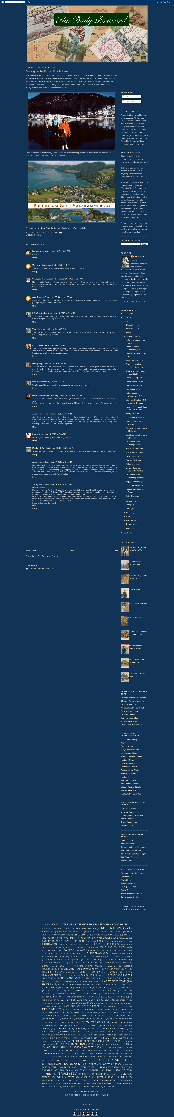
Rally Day (61, 1044)
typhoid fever (65, 1077)
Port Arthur (60, 1035)
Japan (45, 994)
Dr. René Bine (90, 963)
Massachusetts (91, 1006)
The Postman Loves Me (131, 784)
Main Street (62, 1003)
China (79, 953)
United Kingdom (105, 1077)
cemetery (48, 953)
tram (63, 1073)
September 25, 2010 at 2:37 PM (51, 382)
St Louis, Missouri (133, 464)
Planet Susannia (128, 883)
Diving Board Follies (134, 382)
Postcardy (125, 777)
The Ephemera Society (131, 850)
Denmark (123, 960)
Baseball (122, 938)
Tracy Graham (89, 1070)
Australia (70, 938)
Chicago (64, 953)
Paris (79, 1028)
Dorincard (36, 251)
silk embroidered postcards (98, 1050)
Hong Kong (126, 984)
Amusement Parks (111, 932)
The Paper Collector (129, 857)
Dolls (74, 963)
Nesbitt (66, 1019)
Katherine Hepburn (75, 997)
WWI (86, 1086)
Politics (46, 1035)
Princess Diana (59, 1041)
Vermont (81, 1080)
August (129, 501)
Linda (35, 434)
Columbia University (80, 956)
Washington (49, 1083)
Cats (125, 950)
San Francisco (56, 1047)
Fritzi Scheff (70, 975)
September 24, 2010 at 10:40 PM (56, 265)
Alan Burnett (38, 297)
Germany (67, 978)
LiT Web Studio (39, 313)
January (130, 528)
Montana (92, 1012)
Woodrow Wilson (71, 1086)
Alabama (78, 932)
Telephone (70, 1067)
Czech (109, 960)
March (129, 520)
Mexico (67, 1009)
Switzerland (109, 1064)
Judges (45, 997)
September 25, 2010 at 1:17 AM (69, 279)
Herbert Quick (94, 984)
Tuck (122, 1073)
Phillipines (48, 1032)
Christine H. (139, 256)
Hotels (67, 987)
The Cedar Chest (128, 780)
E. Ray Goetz (76, 966)
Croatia (128, 956)
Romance (115, 1044)
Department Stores (54, 963)
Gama (101, 975)
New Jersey (49, 1022)
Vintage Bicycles (102, 1080)
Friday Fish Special (134, 378)
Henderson (75, 984)
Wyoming (109, 1087)
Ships (59, 1050)
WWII (97, 1087)
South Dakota (98, 1053)
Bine (90, 941)
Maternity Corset (117, 1006)
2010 (126, 321)
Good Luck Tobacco (134, 389)
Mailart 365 (126, 880)
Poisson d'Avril (104, 1032)
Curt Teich (92, 960)
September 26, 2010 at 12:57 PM (60, 448)
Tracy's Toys (126, 860)
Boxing (77, 944)
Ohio (106, 1025)
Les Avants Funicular (135, 417)
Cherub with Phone (134, 385)
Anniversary (60, 935)
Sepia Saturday (47, 228)
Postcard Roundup (129, 767)
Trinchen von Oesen (91, 1074)
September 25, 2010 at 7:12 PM (69, 395)
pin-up (87, 1032)
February (130, 524)
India (69, 991)
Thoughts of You (133, 414)
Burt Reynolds (64, 947)
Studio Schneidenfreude (131, 893)
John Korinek (90, 994)
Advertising (112, 928)
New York (91, 1022)
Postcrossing (73, 153)
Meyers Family (86, 1009)
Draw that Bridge (53, 966)
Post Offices (79, 1035)
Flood (82, 972)
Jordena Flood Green (115, 994)
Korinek (120, 997)
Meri (34, 382)
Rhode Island (101, 1044)
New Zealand (120, 1022)
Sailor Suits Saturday (135, 448)
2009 (126, 533)
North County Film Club (43, 395)
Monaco (78, 1012)
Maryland (69, 1006)
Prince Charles (72, 1038)
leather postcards (72, 1000)
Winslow (107, 1083)
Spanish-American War (91, 1057)
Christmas (94, 953)
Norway (93, 1025)
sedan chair (111, 1047)
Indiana (80, 991)
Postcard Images (128, 763)
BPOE (87, 944)
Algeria (92, 932)
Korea (108, 997)
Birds (100, 941)
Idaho (115, 988)
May (128, 512)
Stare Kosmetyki (128, 844)
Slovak (124, 1050)
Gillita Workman (91, 978)
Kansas (57, 997)
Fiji (126, 969)
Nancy (35, 363)
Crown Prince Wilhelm (57, 960)
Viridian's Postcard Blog (131, 794)
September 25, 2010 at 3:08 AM (61, 313)
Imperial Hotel (55, 991)
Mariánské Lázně (102, 1003)
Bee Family (62, 941)
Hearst (61, 984)
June (128, 509)
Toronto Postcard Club (130, 721)
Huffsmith (85, 988)
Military (121, 1009)
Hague (58, 981)
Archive (124, 743)
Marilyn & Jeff (38, 448)
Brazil (98, 944)
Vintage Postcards (129, 790)
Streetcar (109, 1060)
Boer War (64, 944)
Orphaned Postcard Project (132, 815)
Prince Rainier (109, 1038)
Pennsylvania (115, 1028)
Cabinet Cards (86, 947)
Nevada (101, 1019)
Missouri (64, 1012)
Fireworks (68, 972)
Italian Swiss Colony (134, 456)
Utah (124, 1077)
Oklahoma (122, 1025)
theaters (48, 1070)
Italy (125, 991)
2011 (126, 318)
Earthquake (95, 966)
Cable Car (106, 947)
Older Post (113, 551)
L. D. (34, 345)
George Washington (120, 975)
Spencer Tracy (117, 1056)
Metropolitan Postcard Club (132, 708)
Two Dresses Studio (129, 897)
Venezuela (66, 1080)
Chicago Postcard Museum (132, 701)
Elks (57, 969)
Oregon (62, 1028)
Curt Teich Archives (129, 704)
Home (72, 551)
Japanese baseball (66, 994)
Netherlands (83, 1019)
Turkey (46, 1077)
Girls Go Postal (127, 812)
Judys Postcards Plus (130, 750)
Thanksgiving (120, 1067)
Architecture (79, 935)
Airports (63, 932)
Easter (112, 966)
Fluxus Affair (126, 877)
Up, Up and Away (135, 617)
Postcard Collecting (102, 1035)
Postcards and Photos (130, 770)
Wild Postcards (127, 825)
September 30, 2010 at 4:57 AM (58, 484)
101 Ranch (47, 928)
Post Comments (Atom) (48, 556)
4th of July (64, 929)
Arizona (98, 935)
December (131, 325)
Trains (47, 1073)
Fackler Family (112, 969)
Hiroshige (111, 984)
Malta (86, 1003)
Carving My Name (133, 460)
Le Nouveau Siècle (129, 753)
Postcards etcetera (129, 773)
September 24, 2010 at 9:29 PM (56, 251)
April (128, 516)
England (69, 969)
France (112, 971)
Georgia (51, 978)
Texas (103, 1067)
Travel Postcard (127, 819)
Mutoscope (80, 1016)
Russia (128, 1044)
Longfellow (122, 1000)
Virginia (123, 1080)
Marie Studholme (123, 1003)
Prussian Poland (128, 715)
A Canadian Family (129, 739)
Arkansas (113, 935)
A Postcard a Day (128, 808)
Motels (106, 1012)
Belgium (79, 941)
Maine (75, 1003)
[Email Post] (60, 232)
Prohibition (103, 1041)
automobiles (104, 938)
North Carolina (52, 1025)
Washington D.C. (73, 1083)
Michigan (105, 1009)
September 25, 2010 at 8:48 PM (52, 434)
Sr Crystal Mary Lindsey (43, 279)
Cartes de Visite (109, 950)
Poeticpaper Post (128, 887)
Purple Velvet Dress (134, 452)
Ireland (112, 991)
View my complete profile (133, 302)
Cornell (99, 957)
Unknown (36, 265)
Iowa (92, 991)
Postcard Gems (127, 760)
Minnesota (48, 1012)
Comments (129, 101)
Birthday (47, 944)
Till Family (67, 1070)
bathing (46, 941)
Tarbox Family (50, 1067)
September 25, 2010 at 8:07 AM (52, 329)
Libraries (94, 1000)
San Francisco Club (129, 718)
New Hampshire (119, 1019)
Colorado (59, 957)
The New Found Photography (133, 854)
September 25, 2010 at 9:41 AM (51, 345)
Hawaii (46, 984)
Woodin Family (50, 1087)
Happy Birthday (90, 981)
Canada (90, 950)
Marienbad (52, 1006)
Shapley (47, 1050)
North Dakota (76, 1025)
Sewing (125, 1047)
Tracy (34, 329)
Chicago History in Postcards (133, 698)
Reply (34, 258)
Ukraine (85, 1077)
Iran (102, 991)
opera (46, 1028)
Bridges (111, 944)
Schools (78, 1047)
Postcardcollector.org (130, 711)
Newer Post (31, 551)
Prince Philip (90, 1038)
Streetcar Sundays (61, 1063)
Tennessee (87, 1067)
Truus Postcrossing (129, 822)
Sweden (93, 1064)
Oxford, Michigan (133, 496)
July (128, 505)
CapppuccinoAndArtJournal (133, 873)
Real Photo (79, 1044)
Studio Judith (126, 890)
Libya (108, 1000)
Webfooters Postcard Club (132, 725)
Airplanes (48, 932)
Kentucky (94, 997)
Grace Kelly (114, 978)
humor (100, 987)
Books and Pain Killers (137, 603)
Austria (37, 235)
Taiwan (125, 1064)
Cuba (77, 960)
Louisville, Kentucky (134, 485)
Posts (127, 96)
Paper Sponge (127, 840)
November (131, 329)
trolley (111, 1074)
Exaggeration (89, 969)
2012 (126, 314)
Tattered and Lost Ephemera (133, 847)
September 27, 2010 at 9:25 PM (58, 462)
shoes (72, 1050)
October (130, 333)
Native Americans (121, 1016)
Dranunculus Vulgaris (116, 963)
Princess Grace (81, 1041)
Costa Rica (114, 956)
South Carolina (74, 1053)
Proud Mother (134, 589)
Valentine (48, 1080)
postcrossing (124, 1035)
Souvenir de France (64, 1056)
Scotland (94, 1047)
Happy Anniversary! (134, 481)
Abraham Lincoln (86, 929)
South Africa (50, 1053)
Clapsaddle (115, 953)
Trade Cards (115, 1070)
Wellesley (92, 1083)
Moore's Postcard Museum (132, 756)
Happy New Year (114, 981)
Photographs (68, 1032)
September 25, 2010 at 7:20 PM (58, 414)
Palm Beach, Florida (134, 360)
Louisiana (47, 1003)
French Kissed (127, 746)
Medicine (48, 1009)
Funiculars (87, 975)
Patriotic (93, 1028)
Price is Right (52, 1038)
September (131, 336)
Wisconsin (122, 1083)
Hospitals (51, 988)
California (71, 950)
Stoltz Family (79, 1060)
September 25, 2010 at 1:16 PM (52, 363)
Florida (95, 972)
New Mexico (69, 1022)
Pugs (118, 1041)
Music (66, 1015)
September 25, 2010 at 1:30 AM (58, 297)
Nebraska (51, 1019)
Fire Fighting (50, 972)
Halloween (71, 981)
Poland (124, 1032)
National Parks (99, 1015)
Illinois (127, 987)
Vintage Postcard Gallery (131, 787)
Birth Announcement (118, 941)
